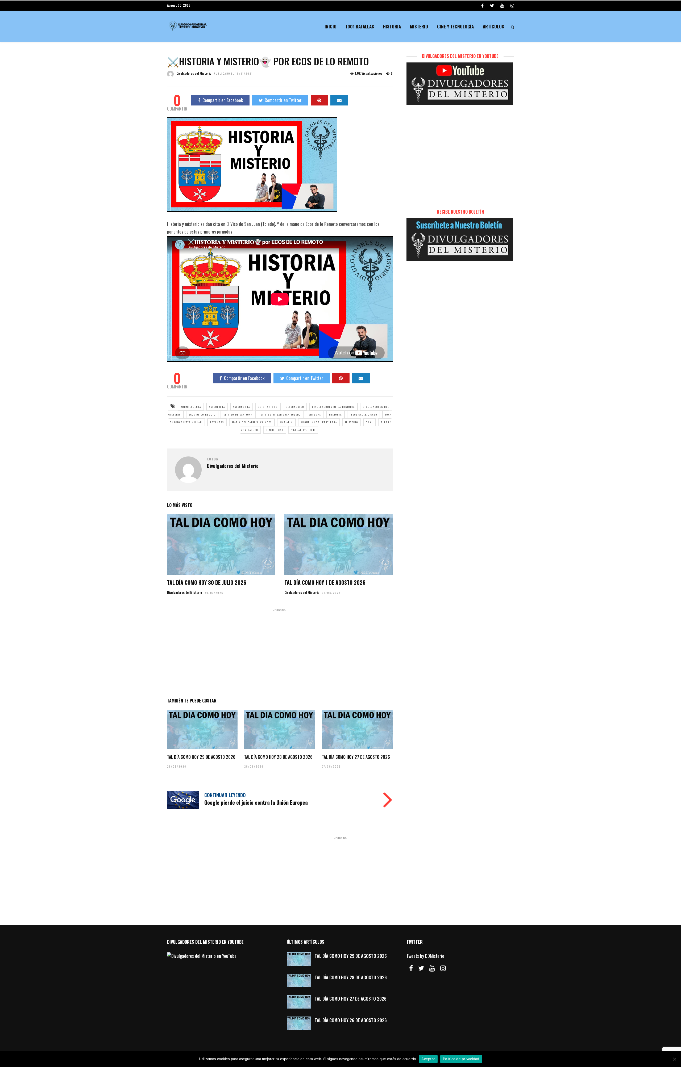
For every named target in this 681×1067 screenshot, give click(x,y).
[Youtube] (502, 5)
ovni (369, 422)
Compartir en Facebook (222, 100)
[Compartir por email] (339, 100)
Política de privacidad (461, 1059)
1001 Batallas (360, 26)
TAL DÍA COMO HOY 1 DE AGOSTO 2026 (325, 582)
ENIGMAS (315, 414)
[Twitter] (421, 968)
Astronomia (241, 407)
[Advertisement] (280, 652)
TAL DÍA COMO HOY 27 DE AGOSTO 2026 (356, 757)
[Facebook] (411, 968)
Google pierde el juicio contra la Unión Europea (256, 802)
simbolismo (274, 430)
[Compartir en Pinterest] (319, 100)
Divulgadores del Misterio (193, 73)
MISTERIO (351, 422)
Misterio (419, 26)
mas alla (286, 422)
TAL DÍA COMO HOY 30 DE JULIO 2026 (206, 582)
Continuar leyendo (225, 794)
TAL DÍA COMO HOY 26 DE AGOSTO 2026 (351, 1020)
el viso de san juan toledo (281, 414)
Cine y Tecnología (455, 26)
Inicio (331, 26)
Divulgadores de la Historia (333, 407)
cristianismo (268, 407)
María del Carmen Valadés (252, 422)
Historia (392, 26)
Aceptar (428, 1059)
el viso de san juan (238, 414)
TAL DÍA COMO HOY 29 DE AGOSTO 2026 (201, 757)
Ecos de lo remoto (202, 414)
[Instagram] (512, 5)
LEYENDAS (217, 422)
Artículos (493, 26)
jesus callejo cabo (363, 414)
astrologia (217, 407)
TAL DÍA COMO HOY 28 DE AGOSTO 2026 (278, 757)
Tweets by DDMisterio (425, 955)
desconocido (295, 407)
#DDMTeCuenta (191, 407)
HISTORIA (335, 414)
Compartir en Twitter (283, 100)
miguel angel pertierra (319, 422)
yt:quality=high (303, 430)
